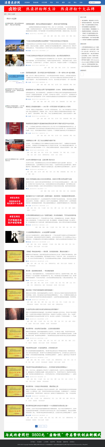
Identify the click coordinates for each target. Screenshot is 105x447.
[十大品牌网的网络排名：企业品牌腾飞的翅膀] (14, 242)
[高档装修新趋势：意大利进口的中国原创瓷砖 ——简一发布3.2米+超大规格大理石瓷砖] (14, 82)
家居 (35, 154)
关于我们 (33, 441)
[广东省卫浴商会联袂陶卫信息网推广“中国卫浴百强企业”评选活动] (14, 51)
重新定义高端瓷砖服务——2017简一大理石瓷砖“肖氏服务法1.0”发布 (48, 106)
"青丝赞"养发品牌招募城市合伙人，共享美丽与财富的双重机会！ (47, 367)
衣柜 (72, 171)
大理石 (60, 154)
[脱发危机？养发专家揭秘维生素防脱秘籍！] (14, 300)
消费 (55, 208)
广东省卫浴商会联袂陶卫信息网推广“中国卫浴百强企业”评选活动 (47, 41)
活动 (32, 154)
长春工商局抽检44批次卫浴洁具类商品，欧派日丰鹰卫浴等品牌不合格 (49, 179)
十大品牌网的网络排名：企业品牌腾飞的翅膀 (40, 232)
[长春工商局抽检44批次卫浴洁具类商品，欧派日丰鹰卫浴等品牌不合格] (14, 189)
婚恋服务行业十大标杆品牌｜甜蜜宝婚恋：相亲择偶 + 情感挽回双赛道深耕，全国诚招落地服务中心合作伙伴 (61, 196)
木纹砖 (52, 154)
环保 (32, 285)
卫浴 (68, 67)
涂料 (29, 174)
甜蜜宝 (28, 210)
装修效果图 (73, 67)
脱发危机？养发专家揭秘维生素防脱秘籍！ (40, 290)
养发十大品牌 (37, 246)
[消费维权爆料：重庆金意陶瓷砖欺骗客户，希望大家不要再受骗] (14, 25)
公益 (69, 2)
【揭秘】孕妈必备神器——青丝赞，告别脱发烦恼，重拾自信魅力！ (48, 251)
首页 (5, 14)
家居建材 (27, 2)
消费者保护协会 (45, 154)
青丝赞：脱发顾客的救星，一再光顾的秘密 (40, 271)
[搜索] (99, 2)
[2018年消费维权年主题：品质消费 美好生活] (14, 161)
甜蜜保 (73, 208)
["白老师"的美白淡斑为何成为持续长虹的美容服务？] (14, 319)
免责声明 (52, 441)
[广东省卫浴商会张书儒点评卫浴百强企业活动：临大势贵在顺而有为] (14, 65)
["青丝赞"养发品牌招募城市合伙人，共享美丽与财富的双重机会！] (14, 377)
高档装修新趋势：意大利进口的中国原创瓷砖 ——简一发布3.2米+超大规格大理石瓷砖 (54, 72)
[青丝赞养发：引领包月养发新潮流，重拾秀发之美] (14, 396)
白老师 (29, 323)
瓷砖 (74, 36)
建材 (52, 36)
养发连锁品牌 (32, 265)
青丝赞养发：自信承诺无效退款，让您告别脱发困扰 (43, 328)
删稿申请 (65, 441)
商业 (51, 2)
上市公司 (34, 210)
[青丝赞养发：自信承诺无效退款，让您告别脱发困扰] (14, 338)
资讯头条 (29, 225)
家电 (33, 174)
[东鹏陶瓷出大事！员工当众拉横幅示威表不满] (14, 150)
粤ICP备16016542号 (70, 444)
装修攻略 (35, 2)
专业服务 (39, 441)
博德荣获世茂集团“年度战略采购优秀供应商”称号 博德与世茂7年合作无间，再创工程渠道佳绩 (56, 123)
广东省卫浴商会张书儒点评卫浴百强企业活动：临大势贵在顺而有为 (48, 55)
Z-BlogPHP (85, 444)
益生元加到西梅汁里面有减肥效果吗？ (91, 66)
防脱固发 (70, 263)
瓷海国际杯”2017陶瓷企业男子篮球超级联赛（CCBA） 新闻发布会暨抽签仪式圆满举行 (54, 89)
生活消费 (44, 2)
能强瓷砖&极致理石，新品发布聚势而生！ (92, 22)
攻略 (48, 36)
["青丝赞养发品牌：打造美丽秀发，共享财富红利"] (14, 358)
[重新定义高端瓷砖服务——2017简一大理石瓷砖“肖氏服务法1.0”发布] (14, 107)
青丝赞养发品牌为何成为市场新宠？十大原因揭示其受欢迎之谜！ (47, 405)
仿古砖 (39, 154)
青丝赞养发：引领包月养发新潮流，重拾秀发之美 (42, 386)
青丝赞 (55, 285)
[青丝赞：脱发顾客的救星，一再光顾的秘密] (14, 281)
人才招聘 (46, 441)
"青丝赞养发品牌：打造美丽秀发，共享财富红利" (42, 348)
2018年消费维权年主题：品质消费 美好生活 (40, 160)
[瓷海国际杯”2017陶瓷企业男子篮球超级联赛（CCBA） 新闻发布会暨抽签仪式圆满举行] (14, 92)
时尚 (57, 2)
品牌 (45, 36)
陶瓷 (71, 36)
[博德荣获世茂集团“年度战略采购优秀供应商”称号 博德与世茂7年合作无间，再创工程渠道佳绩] (14, 133)
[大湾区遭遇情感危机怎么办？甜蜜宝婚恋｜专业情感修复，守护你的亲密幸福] (14, 225)
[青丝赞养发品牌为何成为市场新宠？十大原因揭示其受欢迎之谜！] (14, 416)
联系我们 (72, 441)
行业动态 (29, 65)
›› (45, 426)
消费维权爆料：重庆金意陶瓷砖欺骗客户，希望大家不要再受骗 (46, 24)
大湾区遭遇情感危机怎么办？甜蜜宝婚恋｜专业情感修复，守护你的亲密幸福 (51, 215)
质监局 (29, 342)
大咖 (28, 154)
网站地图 (59, 441)
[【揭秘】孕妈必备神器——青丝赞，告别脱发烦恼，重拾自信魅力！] (14, 261)
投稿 (81, 2)
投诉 (67, 36)
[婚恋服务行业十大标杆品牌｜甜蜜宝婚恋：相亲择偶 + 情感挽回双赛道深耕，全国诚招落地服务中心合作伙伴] (14, 206)
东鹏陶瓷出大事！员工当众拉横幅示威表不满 (40, 140)
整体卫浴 (30, 246)
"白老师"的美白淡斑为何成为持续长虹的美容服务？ (42, 309)
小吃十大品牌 (44, 246)
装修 (55, 36)
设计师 (63, 36)
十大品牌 (29, 82)
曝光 (75, 2)
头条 (57, 154)
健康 (63, 2)
